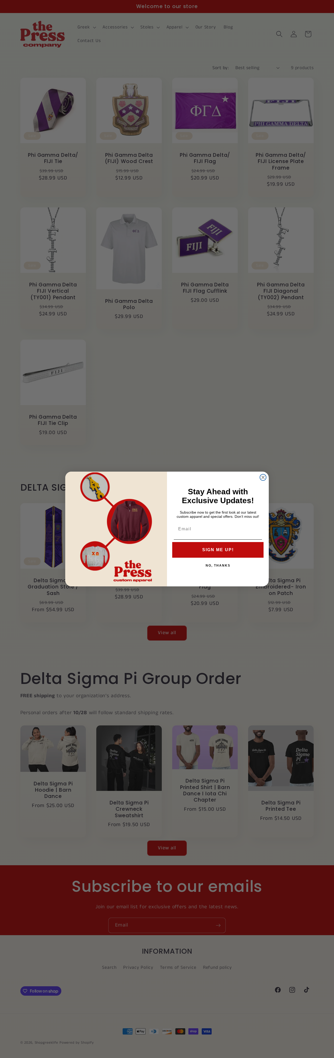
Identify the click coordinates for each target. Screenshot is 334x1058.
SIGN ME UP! (218, 550)
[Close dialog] (263, 477)
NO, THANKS (218, 565)
